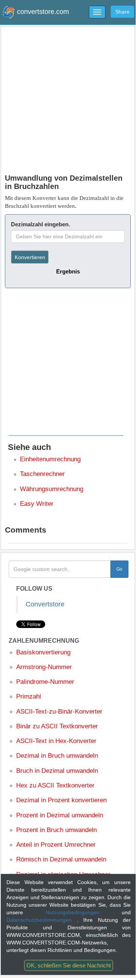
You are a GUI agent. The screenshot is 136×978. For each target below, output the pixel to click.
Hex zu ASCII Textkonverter (55, 785)
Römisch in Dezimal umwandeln (61, 859)
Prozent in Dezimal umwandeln (59, 815)
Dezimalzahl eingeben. (40, 224)
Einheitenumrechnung (50, 459)
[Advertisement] (68, 98)
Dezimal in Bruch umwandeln (57, 755)
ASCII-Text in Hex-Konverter (56, 741)
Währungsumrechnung (51, 489)
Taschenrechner (42, 473)
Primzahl (28, 696)
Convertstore (45, 604)
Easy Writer (36, 503)
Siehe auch (29, 447)
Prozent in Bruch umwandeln (56, 830)
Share (122, 12)
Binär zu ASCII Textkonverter (57, 726)
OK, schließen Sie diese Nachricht (68, 965)
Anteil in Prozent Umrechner (56, 844)
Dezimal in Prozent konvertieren (61, 800)
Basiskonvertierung (43, 652)
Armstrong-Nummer (44, 667)
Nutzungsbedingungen (84, 912)
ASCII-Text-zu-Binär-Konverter (59, 711)
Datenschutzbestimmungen (41, 920)
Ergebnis (68, 271)
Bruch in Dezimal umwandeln (57, 770)
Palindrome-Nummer (45, 681)
